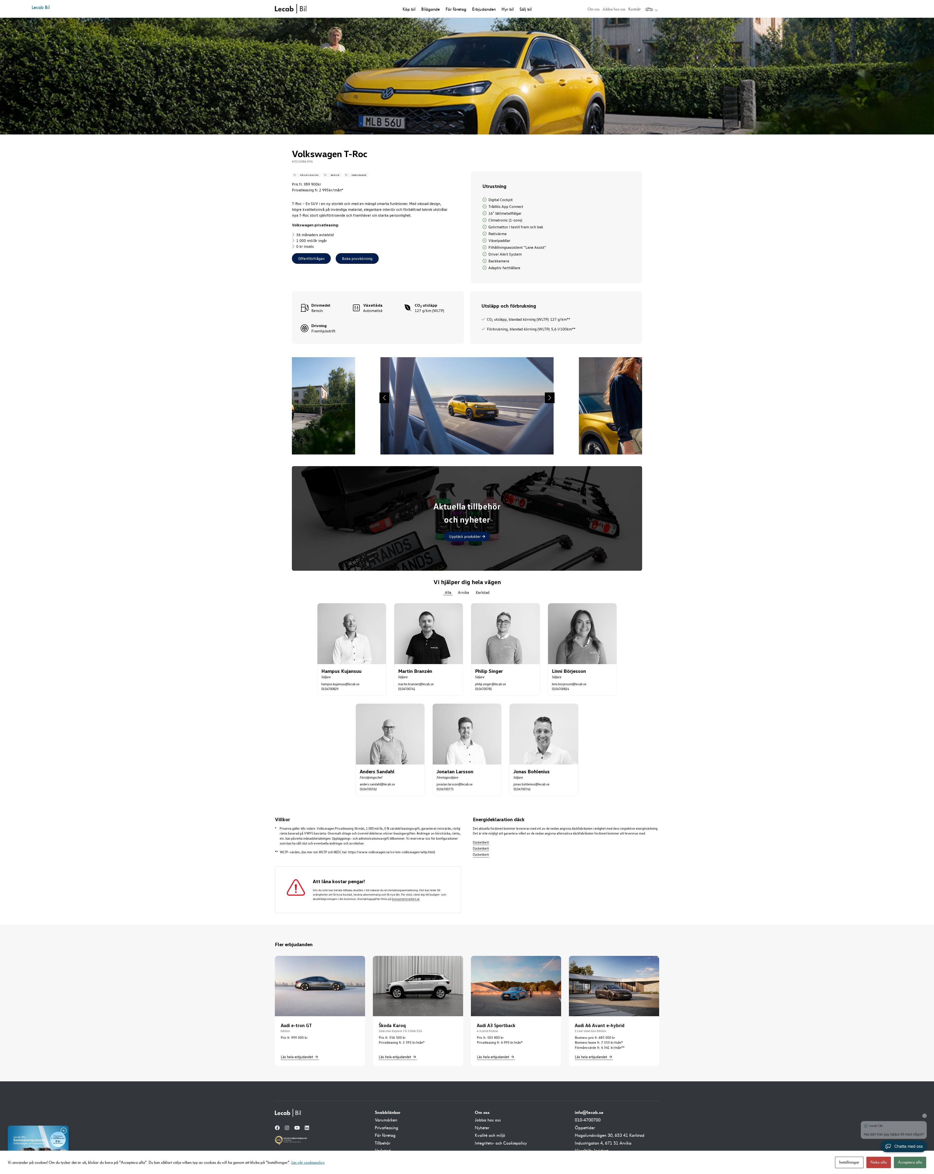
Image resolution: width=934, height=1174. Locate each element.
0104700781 (483, 689)
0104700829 (329, 689)
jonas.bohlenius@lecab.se (531, 784)
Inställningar (849, 1162)
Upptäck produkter (467, 536)
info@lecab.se (589, 1112)
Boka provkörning (357, 258)
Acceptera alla (910, 1162)
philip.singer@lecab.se (490, 684)
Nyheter (482, 1128)
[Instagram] (287, 1128)
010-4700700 (588, 1120)
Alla (448, 592)
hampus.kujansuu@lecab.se (340, 684)
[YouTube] (297, 1128)
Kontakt (634, 9)
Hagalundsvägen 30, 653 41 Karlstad (609, 1135)
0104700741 (406, 689)
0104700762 (368, 789)
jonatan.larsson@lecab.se (455, 784)
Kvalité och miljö (490, 1135)
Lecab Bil (291, 9)
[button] (384, 397)
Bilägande (430, 9)
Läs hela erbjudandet (297, 1057)
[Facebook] (277, 1128)
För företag (456, 9)
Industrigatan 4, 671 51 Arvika (603, 1143)
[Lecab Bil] (288, 1113)
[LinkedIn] (307, 1128)
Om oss (593, 9)
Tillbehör (382, 1143)
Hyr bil (508, 9)
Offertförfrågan (311, 258)
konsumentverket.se (406, 899)
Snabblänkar (387, 1112)
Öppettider (585, 1128)
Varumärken (386, 1120)
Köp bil (409, 9)
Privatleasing (386, 1128)
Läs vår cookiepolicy (308, 1162)
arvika (463, 592)
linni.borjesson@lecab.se (569, 684)
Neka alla (879, 1162)
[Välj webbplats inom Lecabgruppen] (651, 10)
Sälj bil (526, 9)
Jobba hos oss (613, 9)
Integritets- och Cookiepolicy (501, 1143)
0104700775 (445, 789)
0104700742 (521, 789)
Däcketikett (481, 842)
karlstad (482, 592)
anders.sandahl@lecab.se (377, 784)
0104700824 (560, 689)
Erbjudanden (484, 9)
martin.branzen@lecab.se (416, 684)
